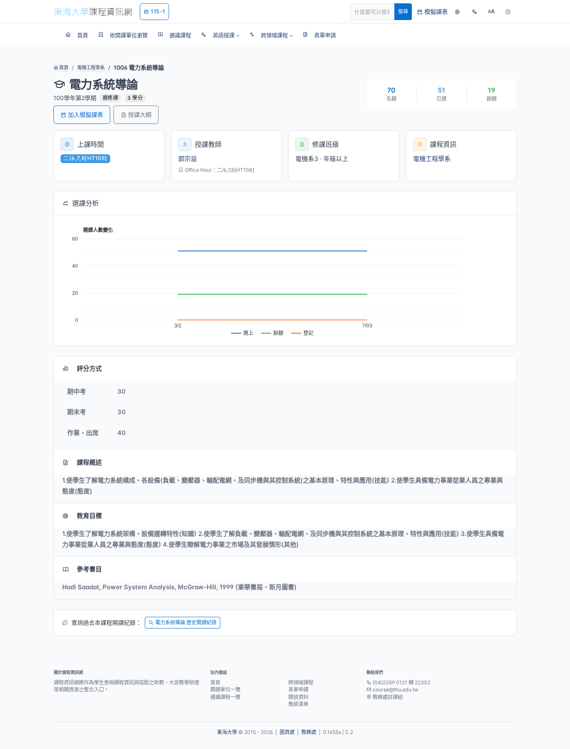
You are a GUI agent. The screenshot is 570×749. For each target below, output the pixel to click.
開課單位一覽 (225, 689)
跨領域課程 (300, 682)
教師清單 (298, 704)
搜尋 (403, 11)
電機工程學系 (91, 67)
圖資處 (287, 732)
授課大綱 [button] (139, 114)
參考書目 (89, 569)
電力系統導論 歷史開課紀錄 (186, 622)
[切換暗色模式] (507, 11)
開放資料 (298, 697)
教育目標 (89, 516)
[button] (220, 35)
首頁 (63, 67)
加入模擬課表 (85, 114)
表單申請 (298, 689)
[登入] (457, 11)
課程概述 (89, 462)
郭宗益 (187, 159)
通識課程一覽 (225, 697)
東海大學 (227, 732)
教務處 (308, 732)
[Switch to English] (474, 11)
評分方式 (89, 368)
